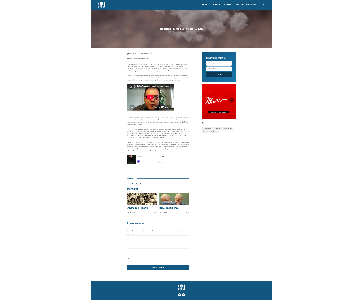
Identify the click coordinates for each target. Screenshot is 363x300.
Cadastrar (219, 74)
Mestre (205, 132)
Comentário (131, 234)
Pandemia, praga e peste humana (168, 208)
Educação (217, 128)
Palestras (216, 5)
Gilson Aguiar (227, 128)
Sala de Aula (228, 5)
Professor (214, 132)
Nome (129, 251)
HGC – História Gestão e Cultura (246, 5)
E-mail (129, 258)
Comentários (205, 5)
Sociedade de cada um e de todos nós (138, 208)
